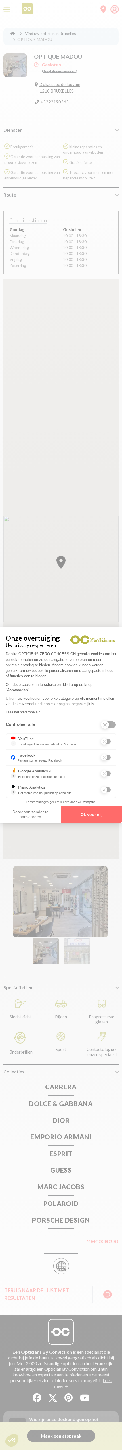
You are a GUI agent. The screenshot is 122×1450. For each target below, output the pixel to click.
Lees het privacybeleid (23, 712)
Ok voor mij (92, 814)
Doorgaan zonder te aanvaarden (30, 814)
